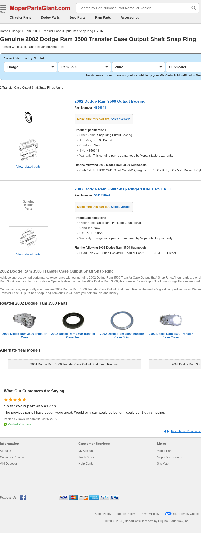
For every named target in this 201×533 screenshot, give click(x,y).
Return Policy (126, 514)
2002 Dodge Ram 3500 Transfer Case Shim (122, 335)
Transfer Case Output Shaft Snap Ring (67, 31)
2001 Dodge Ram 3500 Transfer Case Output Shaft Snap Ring (72, 364)
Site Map (163, 463)
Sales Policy (103, 514)
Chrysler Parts (20, 17)
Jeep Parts (77, 17)
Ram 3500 (31, 31)
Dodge (16, 31)
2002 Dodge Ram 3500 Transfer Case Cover (171, 335)
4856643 (100, 107)
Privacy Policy (150, 514)
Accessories (130, 17)
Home (4, 31)
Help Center (86, 463)
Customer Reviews (12, 457)
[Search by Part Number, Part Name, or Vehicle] (194, 8)
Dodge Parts (50, 17)
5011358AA (102, 195)
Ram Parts (103, 17)
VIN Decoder (8, 463)
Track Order (86, 457)
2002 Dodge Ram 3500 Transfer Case (24, 335)
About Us (6, 451)
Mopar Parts (165, 451)
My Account (86, 451)
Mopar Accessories (169, 457)
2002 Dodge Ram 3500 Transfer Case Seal (73, 335)
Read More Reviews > (186, 431)
